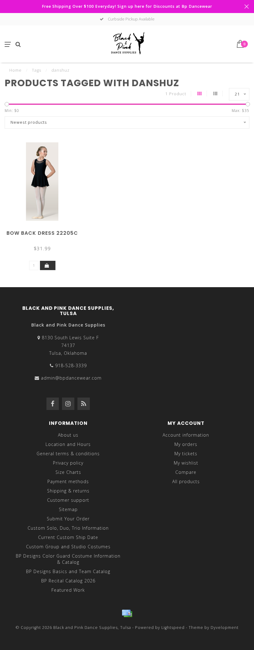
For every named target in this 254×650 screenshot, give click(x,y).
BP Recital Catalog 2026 (68, 581)
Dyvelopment (225, 627)
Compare (185, 472)
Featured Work (68, 590)
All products (186, 481)
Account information (186, 435)
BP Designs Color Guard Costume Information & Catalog (68, 559)
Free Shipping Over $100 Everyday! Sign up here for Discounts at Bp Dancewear (127, 6)
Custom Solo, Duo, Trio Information (68, 528)
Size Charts (68, 472)
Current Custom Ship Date (68, 537)
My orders (185, 444)
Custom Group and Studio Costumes (68, 547)
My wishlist (186, 463)
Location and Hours (68, 444)
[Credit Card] (127, 613)
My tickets (185, 453)
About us (68, 435)
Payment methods (68, 481)
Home (15, 70)
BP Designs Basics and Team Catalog (68, 571)
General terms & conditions (68, 453)
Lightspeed (173, 627)
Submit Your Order (68, 519)
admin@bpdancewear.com (71, 378)
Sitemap (68, 509)
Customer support (68, 500)
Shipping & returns (68, 491)
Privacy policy (68, 463)
